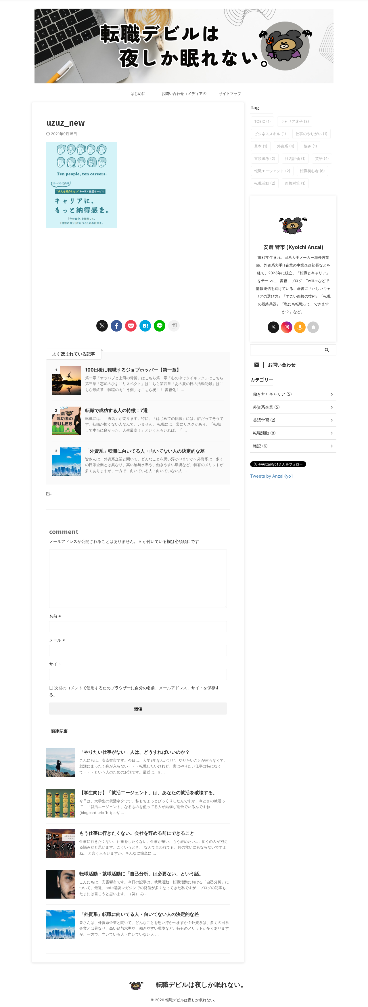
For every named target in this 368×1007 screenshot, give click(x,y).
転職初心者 (312, 171)
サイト (55, 663)
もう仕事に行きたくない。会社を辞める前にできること (136, 833)
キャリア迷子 (294, 121)
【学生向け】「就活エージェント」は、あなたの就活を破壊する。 (148, 792)
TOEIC (262, 121)
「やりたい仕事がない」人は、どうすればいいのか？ (134, 752)
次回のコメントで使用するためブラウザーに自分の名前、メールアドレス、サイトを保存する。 (134, 691)
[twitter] (102, 326)
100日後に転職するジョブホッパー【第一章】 (133, 370)
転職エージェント (272, 171)
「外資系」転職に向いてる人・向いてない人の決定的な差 (145, 451)
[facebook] (116, 326)
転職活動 (264, 183)
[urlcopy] (174, 326)
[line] (159, 326)
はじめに (138, 93)
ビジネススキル (270, 133)
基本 (260, 146)
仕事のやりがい (311, 133)
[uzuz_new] (145, 326)
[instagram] (286, 327)
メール (57, 639)
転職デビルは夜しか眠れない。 (201, 984)
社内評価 (295, 158)
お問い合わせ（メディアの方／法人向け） (184, 95)
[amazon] (300, 327)
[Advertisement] (138, 268)
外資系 (285, 146)
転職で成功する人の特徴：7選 (116, 410)
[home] (313, 327)
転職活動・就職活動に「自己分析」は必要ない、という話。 (141, 873)
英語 (322, 158)
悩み (310, 146)
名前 (55, 616)
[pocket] (131, 326)
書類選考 (264, 158)
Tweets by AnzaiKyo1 (271, 476)
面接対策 (295, 183)
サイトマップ (230, 93)
